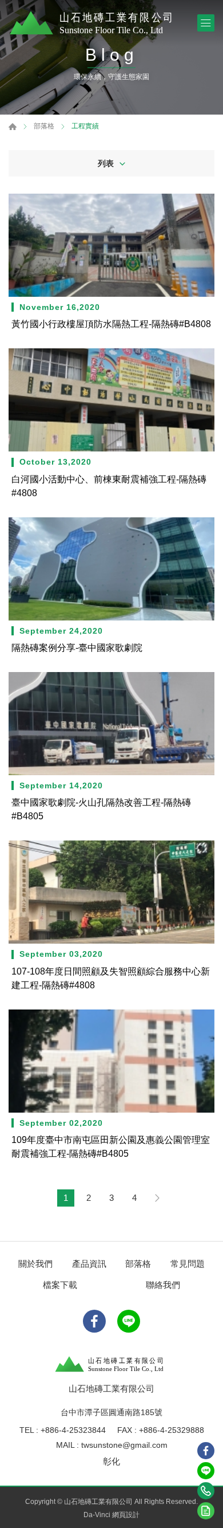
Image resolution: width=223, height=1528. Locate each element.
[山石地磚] (94, 23)
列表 (106, 163)
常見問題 (187, 1263)
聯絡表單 (205, 1510)
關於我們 (35, 1263)
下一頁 (157, 1198)
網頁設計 (126, 1515)
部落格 (44, 126)
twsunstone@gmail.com (124, 1445)
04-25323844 (205, 1490)
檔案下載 (60, 1285)
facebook (205, 1450)
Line (205, 1470)
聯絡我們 (163, 1285)
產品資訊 (89, 1263)
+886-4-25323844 (73, 1430)
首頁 (13, 127)
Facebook (94, 1321)
